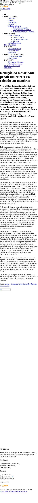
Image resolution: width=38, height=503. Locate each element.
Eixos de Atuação (14, 35)
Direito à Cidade (18, 37)
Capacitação (12, 58)
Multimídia (12, 52)
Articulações (12, 22)
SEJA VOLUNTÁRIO (12, 66)
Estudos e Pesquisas (15, 56)
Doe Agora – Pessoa (15, 64)
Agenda (11, 24)
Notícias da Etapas (14, 49)
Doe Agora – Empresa (15, 62)
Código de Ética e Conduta (22, 30)
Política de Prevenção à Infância (23, 32)
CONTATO (8, 68)
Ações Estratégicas (14, 43)
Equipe (10, 20)
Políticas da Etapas (14, 26)
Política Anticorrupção (20, 28)
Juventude (16, 41)
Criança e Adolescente (20, 39)
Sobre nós (11, 18)
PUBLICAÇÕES (10, 45)
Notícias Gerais (13, 51)
